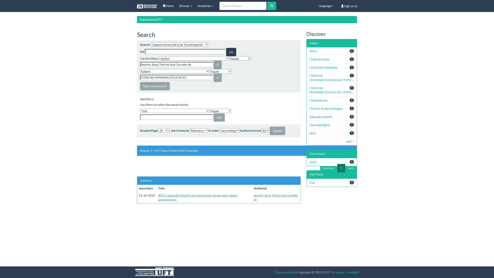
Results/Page (149, 130)
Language (325, 6)
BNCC (313, 51)
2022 (313, 162)
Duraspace (338, 272)
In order (213, 130)
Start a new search (155, 86)
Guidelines (205, 6)
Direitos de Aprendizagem (326, 108)
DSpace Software (286, 272)
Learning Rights (320, 125)
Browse (184, 6)
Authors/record (250, 130)
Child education (319, 59)
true (312, 182)
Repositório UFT (151, 19)
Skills (313, 133)
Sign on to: (351, 6)
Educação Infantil (321, 117)
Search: (145, 44)
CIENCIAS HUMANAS (324, 67)
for (142, 51)
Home (170, 6)
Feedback (353, 272)
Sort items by (180, 130)
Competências (319, 100)
